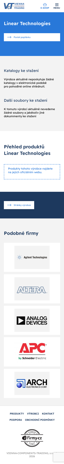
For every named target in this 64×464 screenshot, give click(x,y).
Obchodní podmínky (40, 419)
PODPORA (15, 419)
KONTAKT (48, 413)
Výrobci (33, 413)
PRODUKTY (17, 413)
